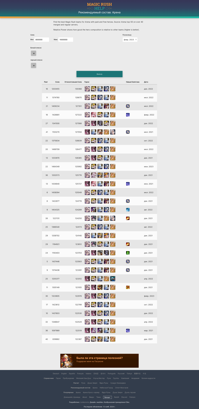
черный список (36, 60)
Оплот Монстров (121, 388)
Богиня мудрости (148, 378)
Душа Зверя (92, 383)
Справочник (49, 378)
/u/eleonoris (84, 402)
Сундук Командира (118, 383)
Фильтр (99, 74)
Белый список (35, 48)
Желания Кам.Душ (83, 378)
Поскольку (127, 35)
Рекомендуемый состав (80, 388)
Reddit (116, 397)
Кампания (125, 378)
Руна (109, 378)
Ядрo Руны (104, 383)
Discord (124, 397)
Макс (56, 40)
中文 (144, 373)
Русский (121, 373)
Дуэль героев (130, 392)
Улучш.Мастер (99, 378)
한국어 (103, 373)
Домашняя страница (72, 397)
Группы (116, 378)
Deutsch (56, 373)
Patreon (132, 397)
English (64, 373)
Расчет (76, 383)
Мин (32, 40)
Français (80, 373)
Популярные (68, 392)
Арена (95, 388)
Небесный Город (106, 388)
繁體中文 (137, 373)
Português (112, 373)
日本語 (96, 373)
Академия (135, 378)
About (84, 397)
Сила (32, 35)
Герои (58, 378)
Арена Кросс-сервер (91, 392)
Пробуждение (68, 378)
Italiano (88, 373)
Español (72, 373)
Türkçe (129, 373)
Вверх (91, 397)
